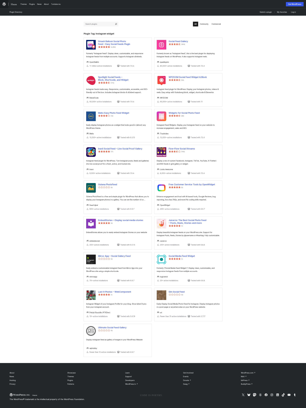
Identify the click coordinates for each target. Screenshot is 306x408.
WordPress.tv (131, 384)
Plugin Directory (16, 12)
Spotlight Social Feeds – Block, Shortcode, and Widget (113, 78)
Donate (187, 380)
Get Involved (188, 373)
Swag (186, 384)
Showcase (71, 373)
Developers (130, 380)
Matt (244, 376)
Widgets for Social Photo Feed (184, 113)
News (12, 376)
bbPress (245, 380)
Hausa (34, 395)
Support (128, 376)
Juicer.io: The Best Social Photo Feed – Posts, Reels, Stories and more (187, 221)
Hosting (13, 380)
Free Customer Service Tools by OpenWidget (192, 184)
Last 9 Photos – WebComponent (114, 292)
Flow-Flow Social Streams (182, 148)
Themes (70, 376)
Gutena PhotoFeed (107, 184)
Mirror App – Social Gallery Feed (114, 256)
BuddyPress (247, 384)
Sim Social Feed (177, 292)
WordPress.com (248, 373)
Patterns (70, 384)
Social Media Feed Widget (182, 256)
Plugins (70, 380)
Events (186, 376)
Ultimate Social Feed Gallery (112, 327)
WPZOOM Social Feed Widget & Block (188, 77)
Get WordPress (294, 4)
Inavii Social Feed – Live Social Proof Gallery (120, 148)
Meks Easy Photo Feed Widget (113, 113)
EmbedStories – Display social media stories (120, 220)
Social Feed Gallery (178, 41)
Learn (127, 373)
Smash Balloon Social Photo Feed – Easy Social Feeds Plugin (114, 42)
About (12, 373)
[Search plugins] (116, 24)
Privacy (12, 384)
